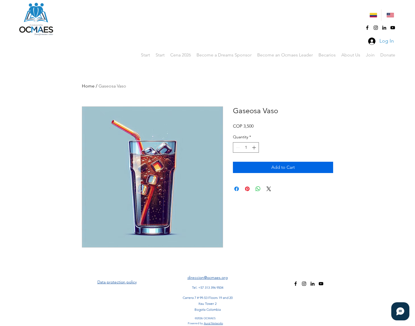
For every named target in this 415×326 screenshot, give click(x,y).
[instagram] (376, 27)
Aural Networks (213, 323)
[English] (389, 15)
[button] (327, 55)
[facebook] (367, 27)
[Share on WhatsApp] (258, 188)
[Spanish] (372, 15)
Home (88, 86)
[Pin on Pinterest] (247, 188)
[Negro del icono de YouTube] (393, 27)
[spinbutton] (246, 147)
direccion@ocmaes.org (207, 277)
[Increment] (254, 147)
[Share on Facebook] (236, 188)
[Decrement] (237, 147)
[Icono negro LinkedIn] (384, 27)
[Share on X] (268, 188)
